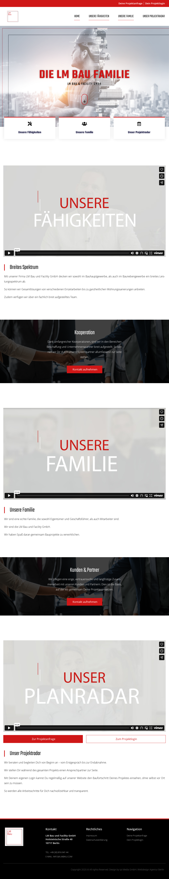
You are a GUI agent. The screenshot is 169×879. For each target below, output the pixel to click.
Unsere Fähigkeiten (99, 16)
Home (77, 16)
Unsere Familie (126, 16)
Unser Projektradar (154, 16)
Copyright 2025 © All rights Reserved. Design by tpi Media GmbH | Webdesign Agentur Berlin (117, 869)
